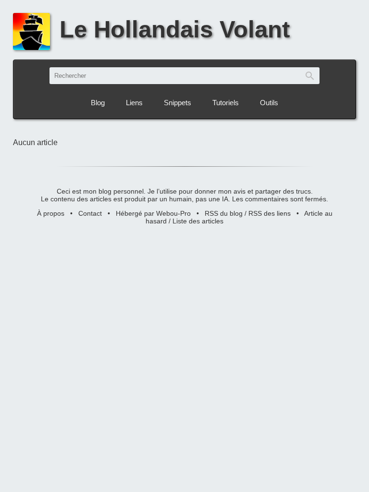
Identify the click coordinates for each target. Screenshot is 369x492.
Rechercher (310, 75)
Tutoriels (225, 102)
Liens (134, 102)
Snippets (177, 102)
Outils (269, 102)
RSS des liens (269, 213)
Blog (98, 102)
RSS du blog (224, 213)
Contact (90, 213)
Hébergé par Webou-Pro (153, 213)
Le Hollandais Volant (175, 29)
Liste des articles (197, 221)
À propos (50, 213)
